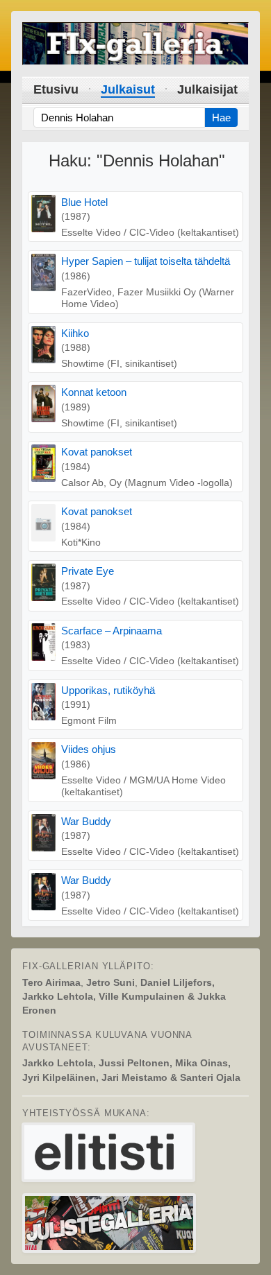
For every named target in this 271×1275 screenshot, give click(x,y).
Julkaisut (128, 89)
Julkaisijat (207, 89)
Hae (221, 117)
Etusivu (56, 89)
